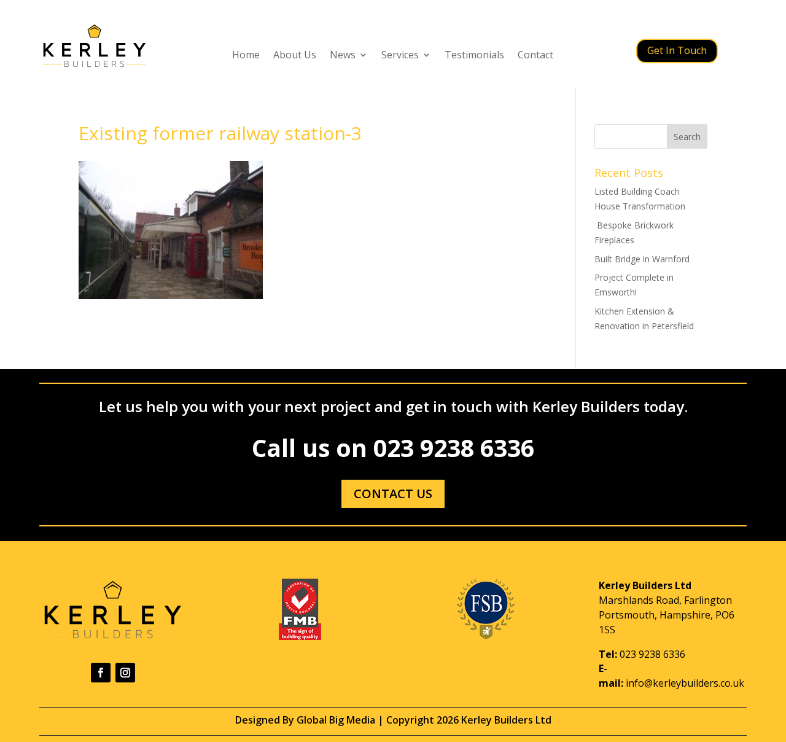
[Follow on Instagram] (125, 672)
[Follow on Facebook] (101, 672)
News (343, 55)
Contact (535, 55)
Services (400, 55)
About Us (294, 55)
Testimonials (474, 55)
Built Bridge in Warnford (642, 259)
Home (246, 55)
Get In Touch (677, 50)
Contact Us (393, 493)
